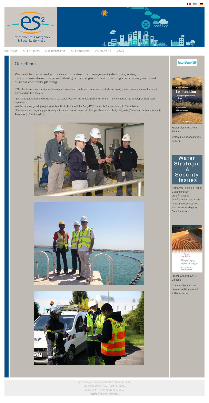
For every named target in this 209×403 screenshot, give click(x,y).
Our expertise (55, 51)
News (120, 51)
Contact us (103, 51)
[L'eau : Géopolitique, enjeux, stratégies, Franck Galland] (187, 271)
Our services (80, 51)
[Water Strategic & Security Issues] (187, 183)
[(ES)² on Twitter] (187, 62)
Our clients (31, 51)
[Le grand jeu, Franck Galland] (187, 123)
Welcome (10, 51)
